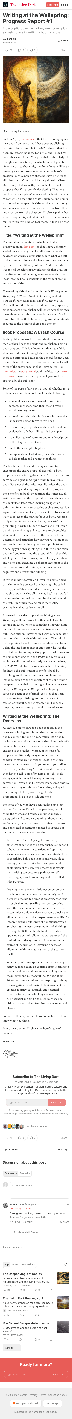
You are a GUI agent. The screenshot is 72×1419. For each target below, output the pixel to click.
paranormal (28, 371)
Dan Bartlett (17, 1204)
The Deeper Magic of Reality (22, 1274)
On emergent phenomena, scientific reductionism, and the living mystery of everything (25, 1280)
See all (9, 1347)
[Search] (66, 1264)
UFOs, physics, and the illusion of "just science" (25, 1329)
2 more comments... (13, 1247)
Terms (42, 1395)
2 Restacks (42, 1126)
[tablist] (17, 1173)
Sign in (65, 4)
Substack (19, 1411)
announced (29, 139)
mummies (9, 371)
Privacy (33, 1395)
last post (29, 247)
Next (61, 1149)
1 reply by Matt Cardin (26, 1232)
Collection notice (57, 1395)
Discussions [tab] (28, 1264)
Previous (13, 1149)
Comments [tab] (11, 1173)
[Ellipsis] (67, 1204)
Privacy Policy (61, 1113)
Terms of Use (52, 1110)
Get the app (52, 1403)
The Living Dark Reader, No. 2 (23, 1298)
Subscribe (52, 4)
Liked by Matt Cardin (23, 1208)
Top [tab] (7, 1264)
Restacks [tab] (25, 1173)
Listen (64, 40)
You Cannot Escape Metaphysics (26, 1323)
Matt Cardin (9, 39)
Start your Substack (27, 1403)
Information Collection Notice (35, 1113)
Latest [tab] (15, 1264)
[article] (36, 1282)
